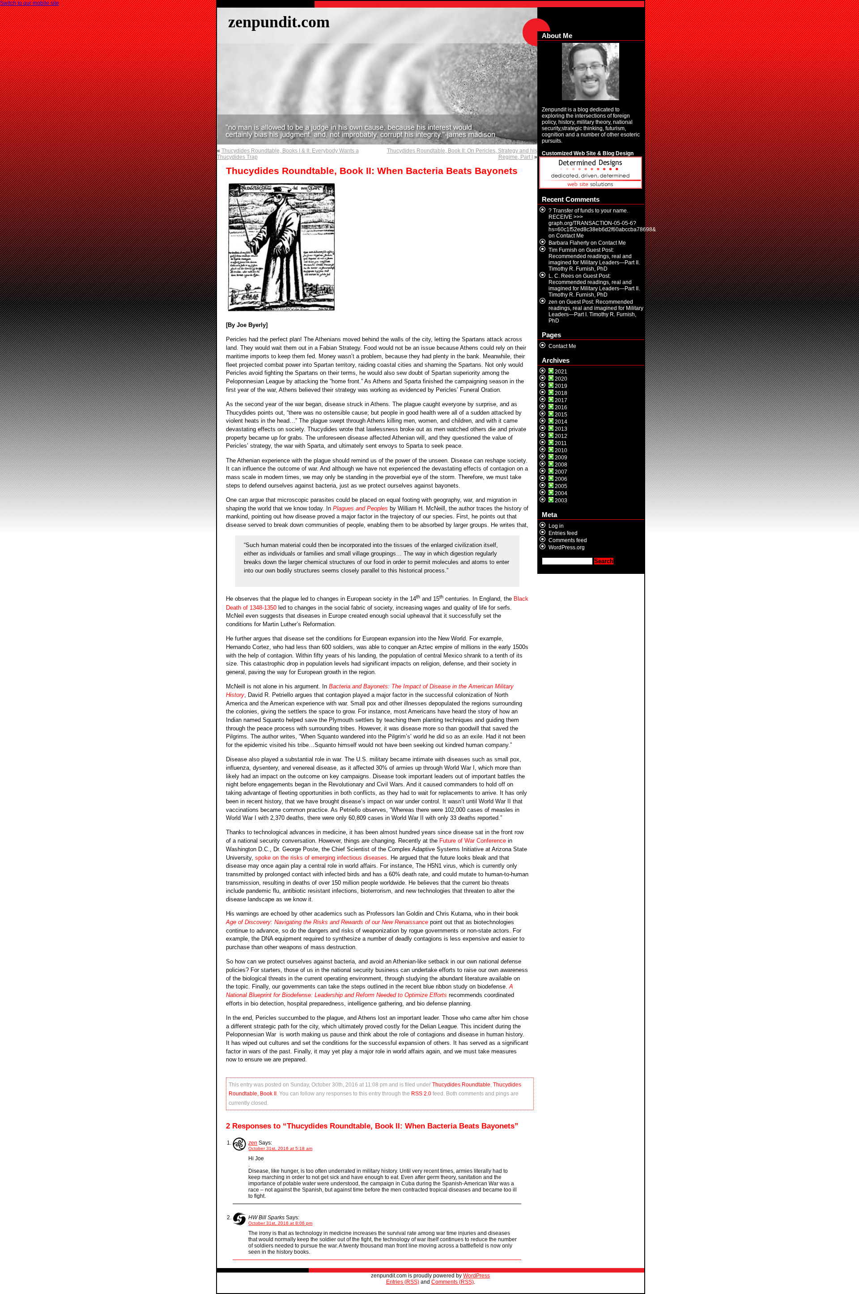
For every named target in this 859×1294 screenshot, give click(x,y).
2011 (561, 443)
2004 (561, 493)
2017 (561, 400)
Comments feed (568, 540)
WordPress (476, 1276)
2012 (561, 436)
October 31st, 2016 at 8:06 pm (280, 1223)
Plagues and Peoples (360, 508)
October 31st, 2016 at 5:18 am (280, 1148)
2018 (561, 393)
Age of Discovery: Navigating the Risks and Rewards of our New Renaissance (327, 922)
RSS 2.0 (421, 1093)
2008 (561, 465)
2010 (561, 450)
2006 (561, 479)
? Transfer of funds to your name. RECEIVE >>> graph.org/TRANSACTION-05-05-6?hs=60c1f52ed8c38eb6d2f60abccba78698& (602, 220)
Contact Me (570, 236)
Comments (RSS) (452, 1282)
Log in (556, 526)
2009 (561, 457)
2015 (561, 415)
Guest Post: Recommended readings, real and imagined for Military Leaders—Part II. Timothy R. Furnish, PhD (594, 259)
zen (252, 1143)
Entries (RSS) (402, 1282)
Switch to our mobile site (29, 3)
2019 (561, 386)
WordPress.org (567, 547)
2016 (561, 407)
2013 (561, 429)
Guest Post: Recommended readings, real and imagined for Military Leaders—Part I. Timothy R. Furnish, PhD (596, 311)
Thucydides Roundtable (461, 1085)
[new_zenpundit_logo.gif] (590, 187)
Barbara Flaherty (569, 243)
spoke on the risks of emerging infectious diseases (321, 857)
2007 (561, 472)
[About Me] (590, 71)
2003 (561, 500)
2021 (561, 372)
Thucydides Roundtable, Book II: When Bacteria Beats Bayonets (372, 170)
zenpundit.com (279, 22)
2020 (561, 379)
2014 (561, 422)
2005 (561, 486)
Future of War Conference (472, 840)
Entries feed (563, 533)
